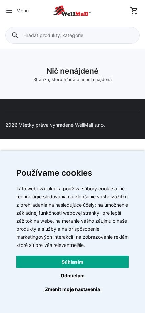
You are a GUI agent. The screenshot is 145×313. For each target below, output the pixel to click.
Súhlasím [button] (72, 262)
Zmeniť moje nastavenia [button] (72, 289)
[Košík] (134, 11)
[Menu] (9, 11)
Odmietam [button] (73, 275)
